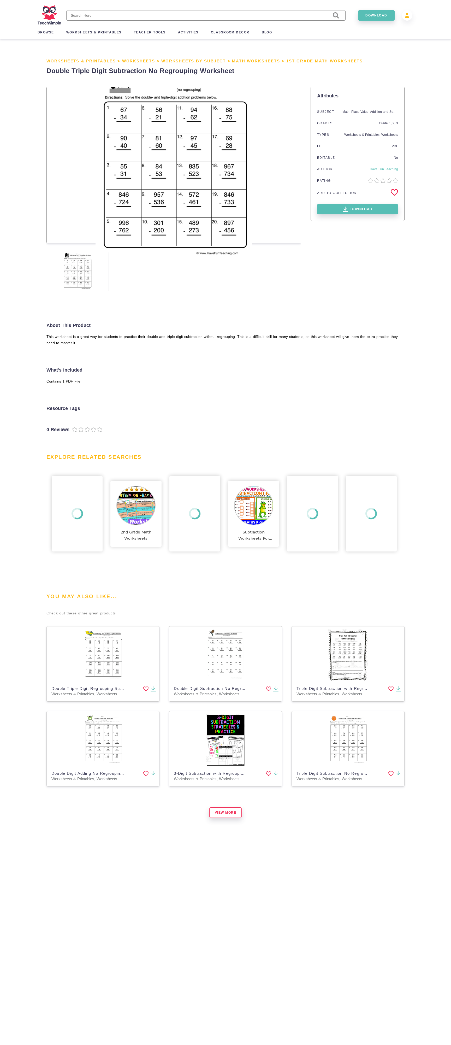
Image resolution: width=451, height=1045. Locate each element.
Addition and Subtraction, (388, 112)
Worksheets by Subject (193, 61)
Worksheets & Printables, (362, 135)
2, (394, 123)
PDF (395, 146)
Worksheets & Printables (81, 61)
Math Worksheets (256, 61)
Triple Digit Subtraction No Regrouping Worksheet (346, 773)
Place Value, (360, 112)
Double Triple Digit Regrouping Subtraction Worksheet (105, 688)
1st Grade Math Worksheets (324, 61)
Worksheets (138, 61)
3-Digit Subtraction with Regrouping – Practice (221, 773)
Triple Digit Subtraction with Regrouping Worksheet (348, 688)
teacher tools (150, 32)
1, (391, 123)
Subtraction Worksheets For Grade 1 (253, 536)
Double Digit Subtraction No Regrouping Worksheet (225, 688)
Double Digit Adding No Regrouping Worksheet (98, 773)
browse (46, 32)
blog (267, 32)
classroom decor (230, 32)
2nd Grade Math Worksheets (136, 535)
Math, (346, 112)
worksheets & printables (94, 32)
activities (188, 32)
